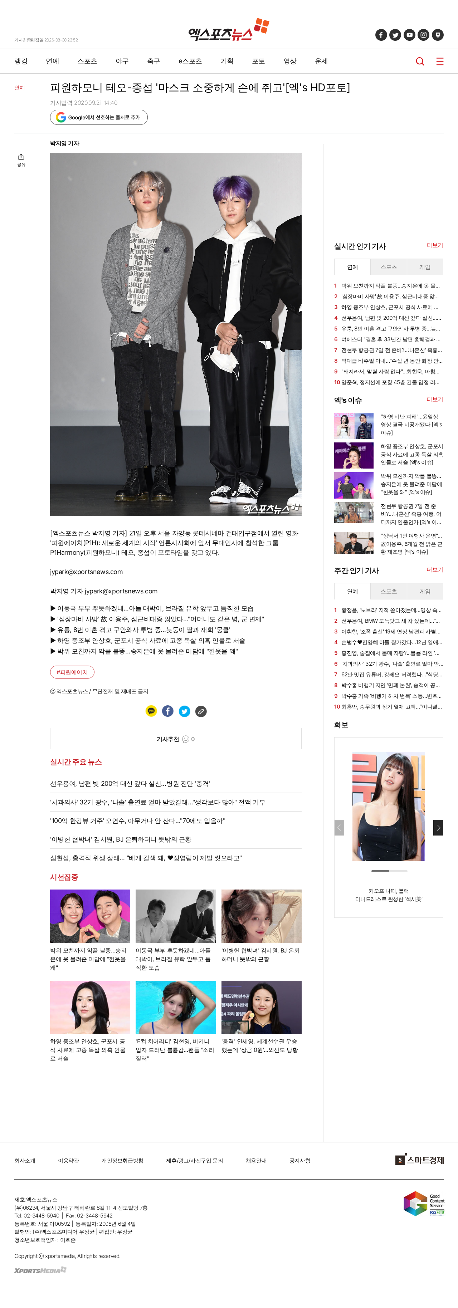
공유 (21, 164)
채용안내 (256, 1160)
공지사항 (299, 1160)
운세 (321, 61)
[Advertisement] (388, 1032)
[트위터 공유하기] (184, 711)
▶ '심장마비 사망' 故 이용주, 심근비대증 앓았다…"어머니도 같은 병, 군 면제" (157, 619)
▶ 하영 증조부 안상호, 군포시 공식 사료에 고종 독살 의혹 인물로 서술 (147, 640)
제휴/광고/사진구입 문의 (194, 1160)
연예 (52, 61)
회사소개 (24, 1160)
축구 (153, 61)
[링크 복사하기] (201, 711)
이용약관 (68, 1160)
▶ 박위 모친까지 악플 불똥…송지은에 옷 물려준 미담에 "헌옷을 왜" (144, 651)
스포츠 (87, 61)
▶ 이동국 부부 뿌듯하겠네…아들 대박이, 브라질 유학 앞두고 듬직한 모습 (152, 608)
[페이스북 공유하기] (167, 711)
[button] (438, 828)
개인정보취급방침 (122, 1160)
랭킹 (21, 61)
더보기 (435, 245)
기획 (227, 61)
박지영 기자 (64, 143)
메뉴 (440, 61)
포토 (258, 61)
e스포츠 (190, 61)
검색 (420, 61)
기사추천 (176, 739)
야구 (122, 61)
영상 (290, 61)
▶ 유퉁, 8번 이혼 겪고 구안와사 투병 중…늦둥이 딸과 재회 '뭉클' (140, 629)
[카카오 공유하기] (151, 711)
